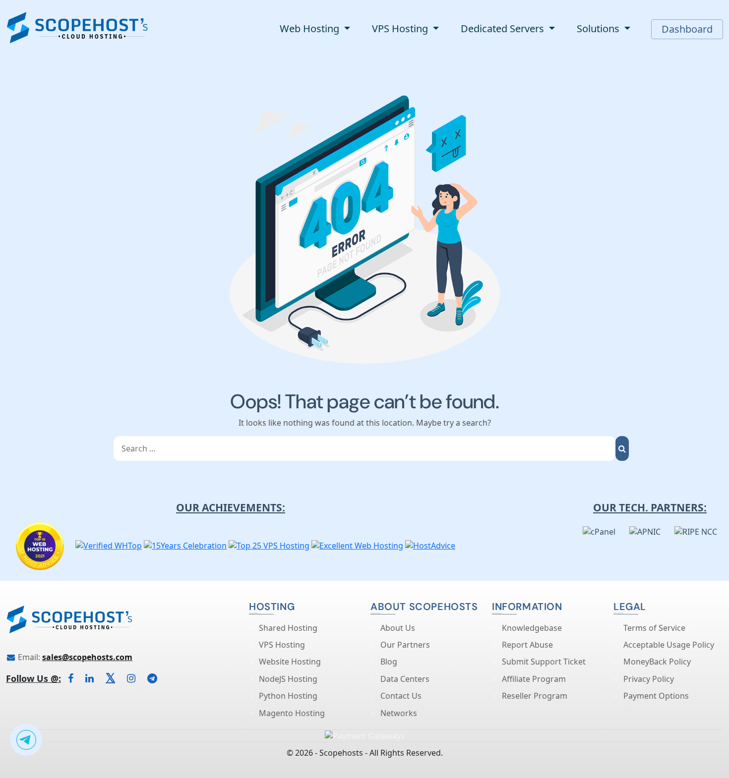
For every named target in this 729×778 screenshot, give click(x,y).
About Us (397, 627)
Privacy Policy (648, 678)
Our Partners (405, 644)
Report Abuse (527, 644)
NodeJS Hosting (288, 678)
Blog (388, 661)
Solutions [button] (599, 28)
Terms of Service (654, 627)
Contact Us (401, 695)
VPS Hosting (282, 644)
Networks (398, 713)
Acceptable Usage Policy (668, 644)
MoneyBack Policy (657, 661)
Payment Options (656, 695)
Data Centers (404, 678)
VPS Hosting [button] (401, 28)
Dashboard (687, 29)
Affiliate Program (534, 678)
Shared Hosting (288, 627)
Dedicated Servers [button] (504, 28)
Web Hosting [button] (311, 28)
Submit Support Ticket (544, 661)
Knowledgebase (532, 627)
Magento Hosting (292, 713)
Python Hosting (288, 695)
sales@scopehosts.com (87, 657)
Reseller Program (534, 695)
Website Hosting (290, 661)
